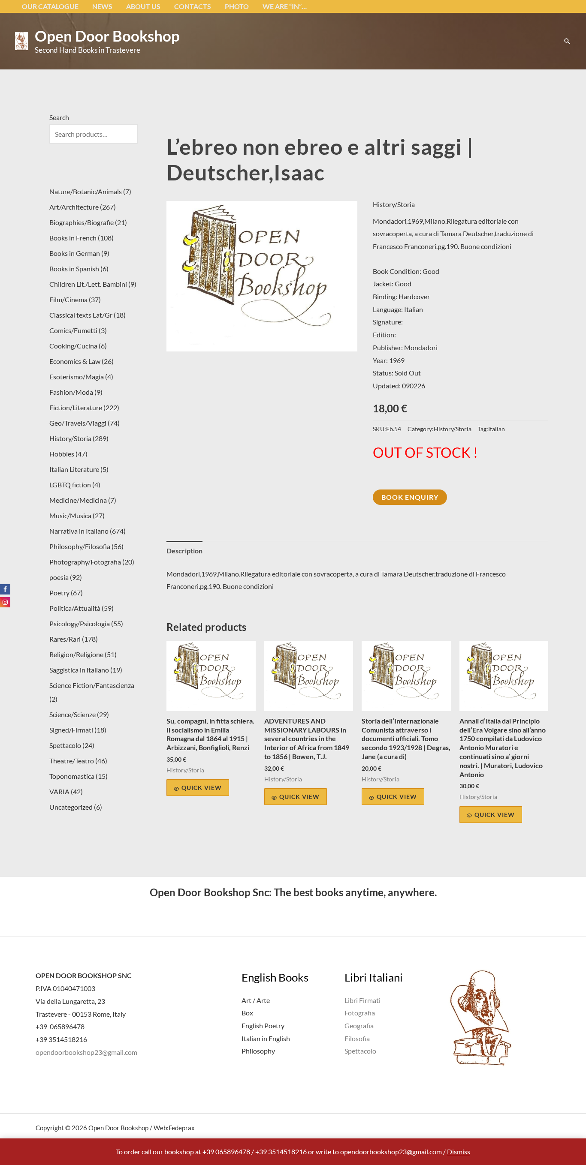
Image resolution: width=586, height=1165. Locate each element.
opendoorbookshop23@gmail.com (86, 1052)
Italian (496, 428)
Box (247, 1013)
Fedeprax (182, 1128)
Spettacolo (360, 1051)
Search (59, 117)
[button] (567, 41)
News (102, 6)
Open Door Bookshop (107, 36)
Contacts (192, 6)
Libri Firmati (362, 1000)
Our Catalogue (50, 6)
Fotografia (359, 1013)
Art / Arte (256, 1000)
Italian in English (266, 1038)
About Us (143, 6)
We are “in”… (285, 6)
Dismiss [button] (458, 1151)
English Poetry (263, 1025)
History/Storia (394, 204)
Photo (237, 6)
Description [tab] (184, 550)
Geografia (359, 1025)
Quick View (201, 787)
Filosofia (357, 1038)
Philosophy (258, 1051)
